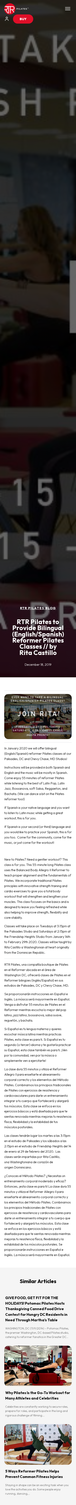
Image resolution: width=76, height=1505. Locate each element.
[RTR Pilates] (16, 8)
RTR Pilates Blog (38, 608)
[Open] (67, 9)
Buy (23, 19)
